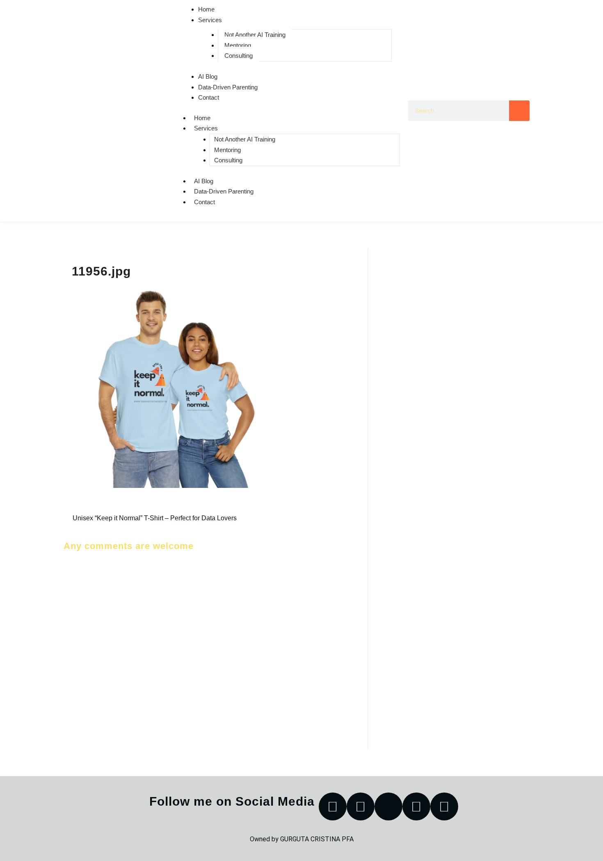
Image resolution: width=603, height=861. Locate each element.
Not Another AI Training (255, 34)
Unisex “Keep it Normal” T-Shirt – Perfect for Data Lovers (155, 518)
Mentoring (237, 45)
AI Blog (207, 76)
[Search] (519, 110)
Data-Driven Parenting (228, 87)
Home (202, 117)
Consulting (238, 55)
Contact (208, 97)
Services (210, 19)
